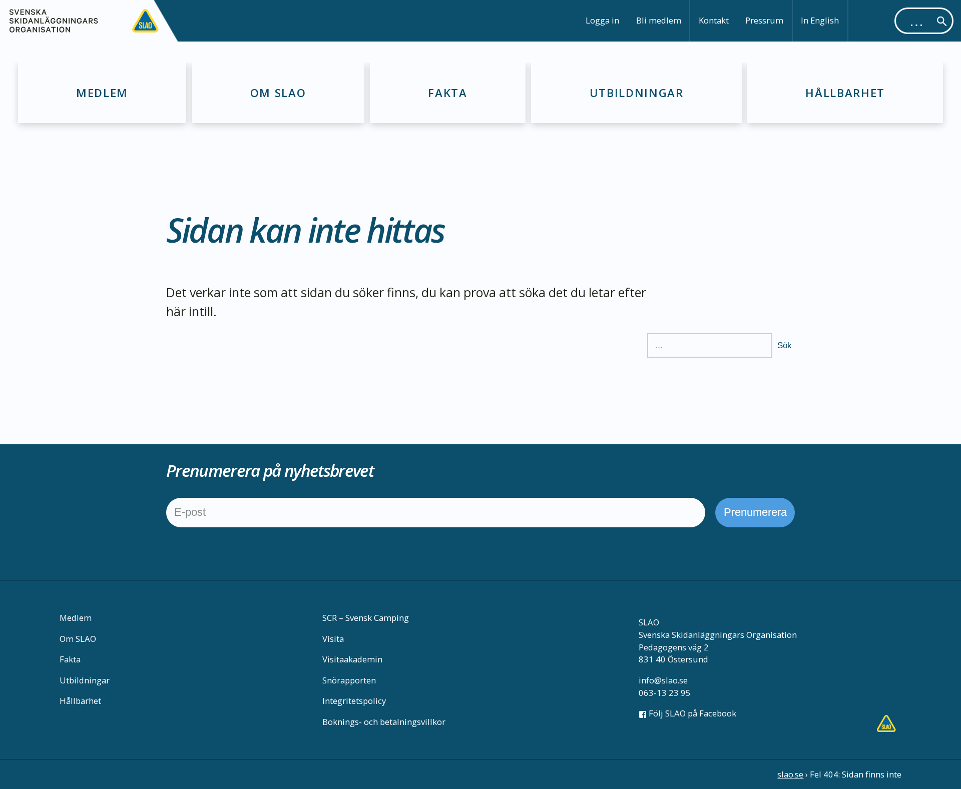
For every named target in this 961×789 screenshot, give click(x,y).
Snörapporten (349, 680)
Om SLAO (278, 92)
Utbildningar (637, 92)
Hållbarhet (845, 92)
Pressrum (764, 20)
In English (820, 20)
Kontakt (714, 20)
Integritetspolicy (354, 700)
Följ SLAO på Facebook (691, 713)
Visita (333, 638)
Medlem (102, 92)
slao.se (790, 774)
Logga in (602, 20)
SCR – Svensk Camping (365, 617)
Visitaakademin (352, 659)
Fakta (447, 92)
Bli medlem (658, 20)
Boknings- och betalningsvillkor (383, 721)
